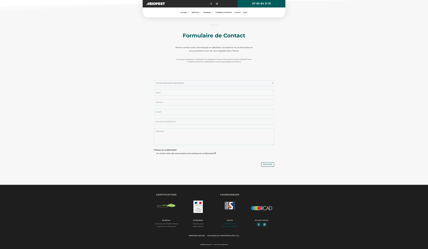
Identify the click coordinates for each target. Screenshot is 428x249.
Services (195, 12)
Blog (245, 12)
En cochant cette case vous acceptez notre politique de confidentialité (185, 153)
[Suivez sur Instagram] (216, 4)
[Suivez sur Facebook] (211, 4)
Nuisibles (207, 12)
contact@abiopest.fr (229, 226)
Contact (237, 12)
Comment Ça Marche (223, 12)
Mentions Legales (197, 235)
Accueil (184, 12)
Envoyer (267, 164)
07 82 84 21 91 (261, 3)
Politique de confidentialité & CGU (223, 235)
